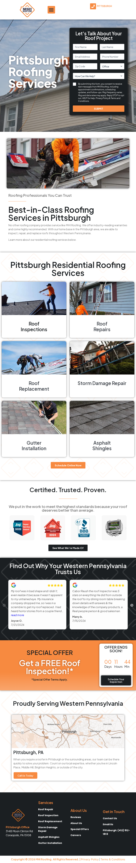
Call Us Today (25, 775)
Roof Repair (45, 809)
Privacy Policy (102, 98)
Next (132, 605)
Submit (98, 108)
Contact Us (110, 818)
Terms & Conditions (113, 859)
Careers (75, 835)
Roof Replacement (50, 821)
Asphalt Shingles (48, 837)
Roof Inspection (48, 815)
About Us (76, 823)
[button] (51, 9)
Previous (4, 605)
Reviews (75, 817)
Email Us (108, 824)
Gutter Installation (50, 843)
